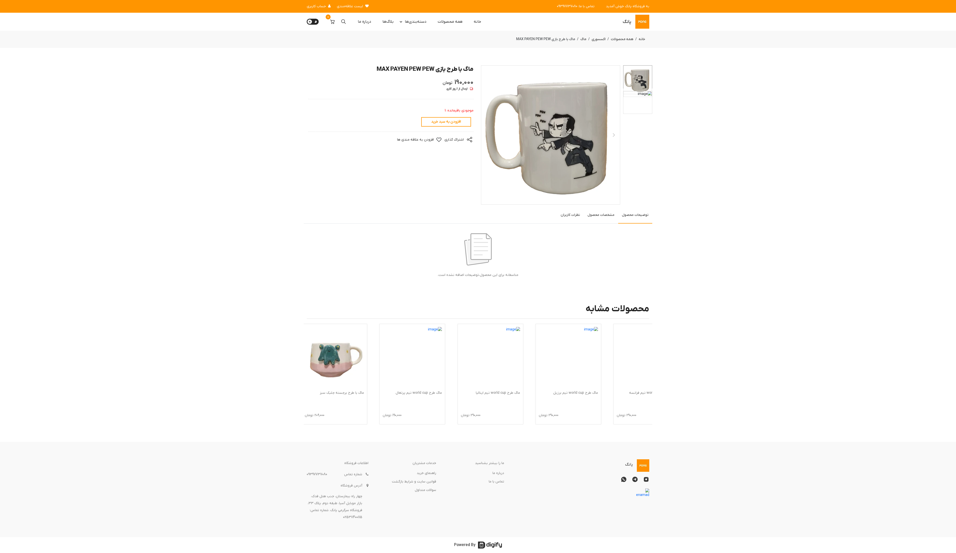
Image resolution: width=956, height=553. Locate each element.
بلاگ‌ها (388, 21)
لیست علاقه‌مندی (350, 6)
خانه (477, 21)
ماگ (583, 39)
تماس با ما (496, 481)
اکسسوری (598, 39)
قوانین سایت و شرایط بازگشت (414, 481)
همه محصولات (450, 21)
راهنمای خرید (426, 473)
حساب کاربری (316, 6)
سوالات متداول (425, 490)
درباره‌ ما (364, 21)
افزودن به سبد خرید (446, 121)
